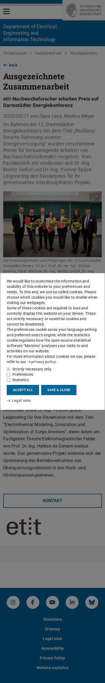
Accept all (23, 390)
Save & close (58, 390)
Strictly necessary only (31, 369)
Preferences (22, 374)
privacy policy (43, 362)
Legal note (21, 400)
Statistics (20, 380)
